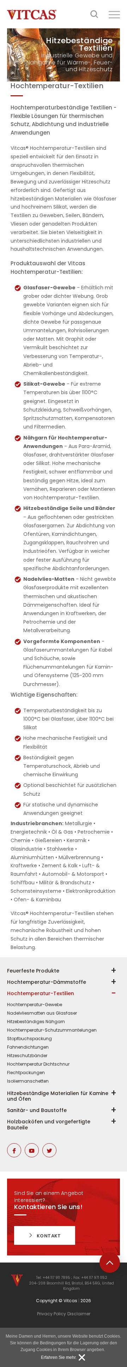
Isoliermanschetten (28, 1081)
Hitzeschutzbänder (27, 1055)
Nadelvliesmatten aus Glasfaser (42, 1013)
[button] (114, 14)
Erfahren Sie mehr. (59, 1357)
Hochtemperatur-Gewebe (34, 1004)
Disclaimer (78, 1314)
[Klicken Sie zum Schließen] (82, 1357)
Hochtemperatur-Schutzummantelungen (52, 1030)
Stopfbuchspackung (29, 1038)
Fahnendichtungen (28, 1047)
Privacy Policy (51, 1314)
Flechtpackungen (26, 1072)
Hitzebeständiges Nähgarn (36, 1021)
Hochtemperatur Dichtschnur (38, 1064)
